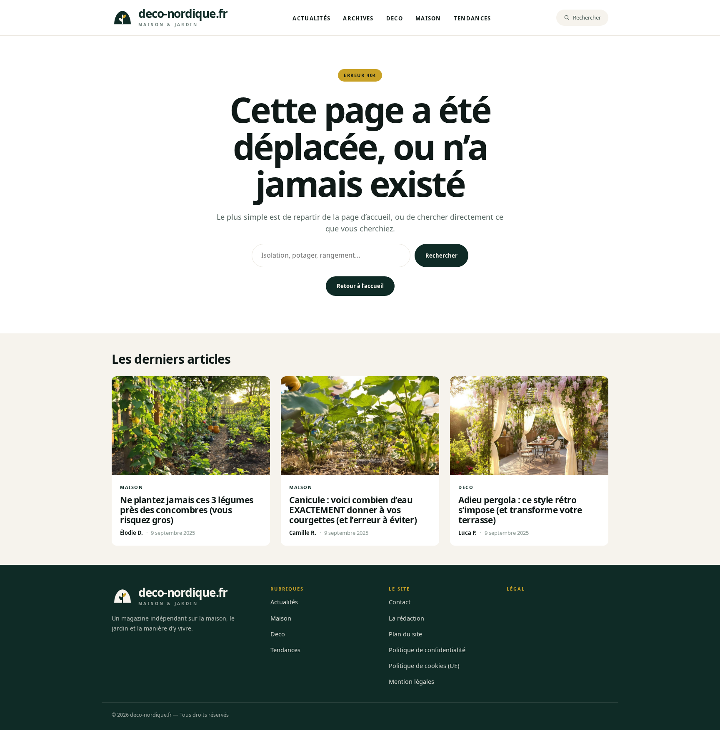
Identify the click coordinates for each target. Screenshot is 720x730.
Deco (394, 18)
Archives (358, 18)
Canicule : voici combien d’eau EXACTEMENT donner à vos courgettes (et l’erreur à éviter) (353, 510)
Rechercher (441, 255)
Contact (399, 602)
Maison (428, 18)
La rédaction (406, 618)
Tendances (472, 18)
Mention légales (411, 681)
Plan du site (405, 634)
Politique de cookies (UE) (424, 665)
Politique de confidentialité (427, 650)
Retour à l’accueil (360, 286)
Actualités (311, 18)
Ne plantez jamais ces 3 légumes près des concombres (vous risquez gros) (186, 510)
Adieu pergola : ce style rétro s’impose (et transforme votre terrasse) (520, 510)
